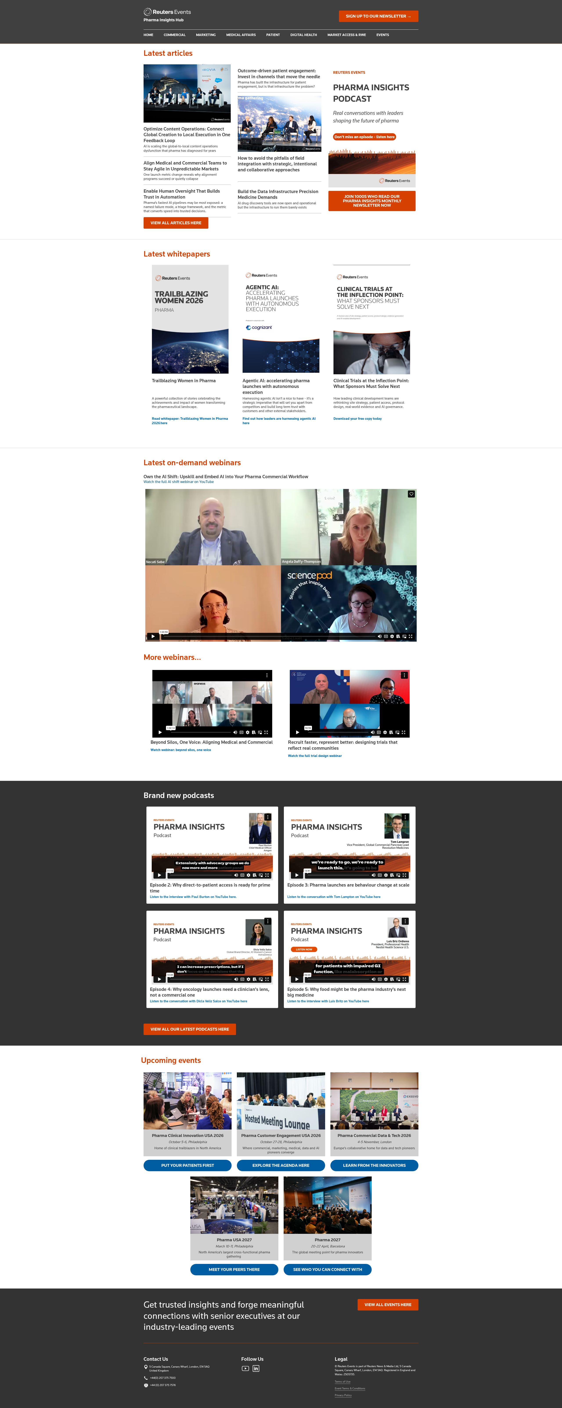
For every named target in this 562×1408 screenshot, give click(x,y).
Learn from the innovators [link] (374, 1165)
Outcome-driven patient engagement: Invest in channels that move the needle (279, 73)
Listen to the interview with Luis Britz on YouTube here (328, 1001)
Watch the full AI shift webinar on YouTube (179, 482)
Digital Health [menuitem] (303, 35)
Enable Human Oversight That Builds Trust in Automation (182, 194)
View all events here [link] (388, 1305)
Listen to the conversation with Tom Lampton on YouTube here (333, 897)
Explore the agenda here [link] (280, 1165)
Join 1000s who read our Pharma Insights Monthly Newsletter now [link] (372, 201)
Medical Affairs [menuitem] (241, 35)
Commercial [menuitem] (175, 35)
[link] (169, 12)
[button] (187, 93)
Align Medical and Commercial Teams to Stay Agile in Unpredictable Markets (185, 166)
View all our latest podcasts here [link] (190, 1029)
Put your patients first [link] (187, 1165)
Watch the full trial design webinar (315, 756)
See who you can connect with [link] (327, 1269)
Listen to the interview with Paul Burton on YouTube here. (193, 897)
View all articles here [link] (176, 223)
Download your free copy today (357, 419)
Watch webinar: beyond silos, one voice (181, 750)
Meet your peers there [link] (234, 1269)
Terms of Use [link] (342, 1381)
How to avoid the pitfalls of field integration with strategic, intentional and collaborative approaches (277, 164)
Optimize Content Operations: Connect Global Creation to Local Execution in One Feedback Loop (187, 134)
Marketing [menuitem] (206, 35)
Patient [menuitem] (273, 35)
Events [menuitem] (382, 35)
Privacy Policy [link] (343, 1395)
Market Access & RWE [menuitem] (347, 35)
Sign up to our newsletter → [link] (378, 16)
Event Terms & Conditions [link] (350, 1388)
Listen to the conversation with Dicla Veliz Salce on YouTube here (198, 1001)
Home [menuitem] (148, 35)
